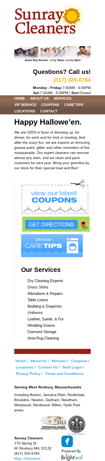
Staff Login (72, 367)
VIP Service (25, 105)
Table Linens (38, 300)
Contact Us (48, 367)
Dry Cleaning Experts (45, 281)
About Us (39, 98)
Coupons (50, 105)
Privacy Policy (28, 374)
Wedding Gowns (41, 325)
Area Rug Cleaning (43, 338)
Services (62, 98)
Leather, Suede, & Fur (46, 319)
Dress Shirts (38, 287)
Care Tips (73, 105)
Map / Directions (27, 458)
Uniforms (35, 312)
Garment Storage (42, 332)
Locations (24, 111)
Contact (49, 111)
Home (19, 98)
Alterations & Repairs (45, 293)
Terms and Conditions (64, 374)
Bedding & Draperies (45, 306)
